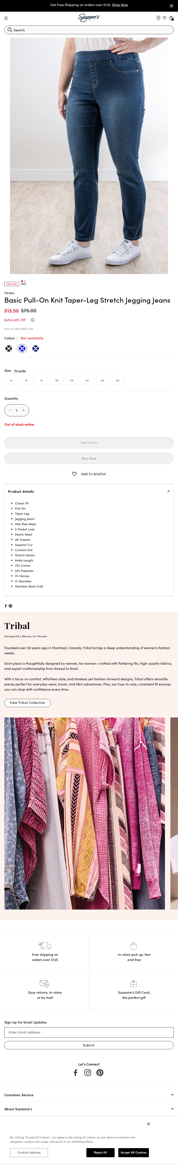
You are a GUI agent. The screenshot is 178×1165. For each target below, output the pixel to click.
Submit (88, 1045)
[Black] (8, 348)
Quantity (11, 398)
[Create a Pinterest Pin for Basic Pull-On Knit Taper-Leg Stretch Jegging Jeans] (10, 606)
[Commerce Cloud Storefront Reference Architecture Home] (89, 18)
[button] (74, 474)
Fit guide (20, 370)
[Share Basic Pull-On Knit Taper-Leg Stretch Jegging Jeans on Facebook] (5, 606)
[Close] (171, 6)
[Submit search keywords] (10, 29)
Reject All (100, 1152)
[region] (79, 1140)
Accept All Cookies (134, 1152)
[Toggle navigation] (6, 18)
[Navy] (35, 348)
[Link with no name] (84, 812)
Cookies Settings (29, 1152)
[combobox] (89, 30)
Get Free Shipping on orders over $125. (89, 4)
